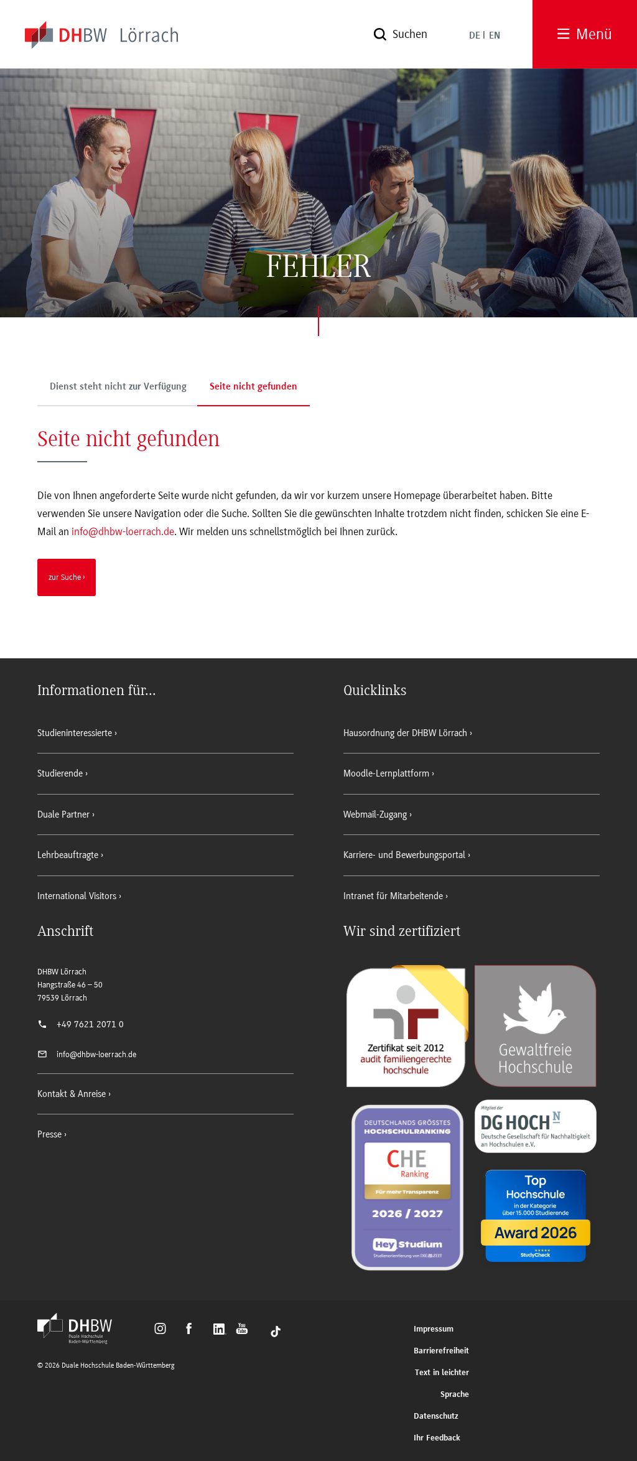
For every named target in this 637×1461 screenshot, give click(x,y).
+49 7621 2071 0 (90, 1024)
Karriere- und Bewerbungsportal (404, 855)
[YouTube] (245, 1330)
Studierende (60, 773)
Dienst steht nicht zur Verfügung (118, 387)
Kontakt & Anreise (71, 1093)
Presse (49, 1134)
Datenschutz (436, 1416)
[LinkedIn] (221, 1330)
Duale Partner (63, 814)
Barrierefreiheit (441, 1351)
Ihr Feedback (437, 1438)
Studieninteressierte (74, 733)
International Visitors (76, 896)
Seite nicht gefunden (253, 387)
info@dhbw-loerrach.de (123, 531)
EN (494, 36)
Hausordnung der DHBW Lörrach (405, 733)
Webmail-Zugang (375, 814)
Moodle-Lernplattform (386, 773)
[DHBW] (80, 1340)
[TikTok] (275, 1330)
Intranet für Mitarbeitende (393, 896)
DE (474, 36)
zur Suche (65, 577)
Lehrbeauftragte (67, 855)
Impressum (433, 1329)
